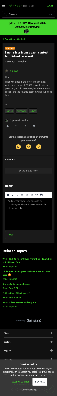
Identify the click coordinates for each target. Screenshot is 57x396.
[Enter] (5, 14)
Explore (7, 342)
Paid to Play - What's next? (16, 293)
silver (33, 110)
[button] (3, 6)
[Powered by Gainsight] (28, 321)
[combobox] (28, 14)
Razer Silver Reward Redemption (19, 303)
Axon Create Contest (15, 38)
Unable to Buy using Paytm (16, 284)
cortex (9, 110)
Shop (6, 333)
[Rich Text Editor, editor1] (28, 214)
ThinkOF (14, 71)
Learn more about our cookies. (32, 375)
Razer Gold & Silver (12, 288)
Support (7, 350)
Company (8, 359)
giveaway (21, 110)
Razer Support (10, 266)
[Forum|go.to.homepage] (20, 6)
